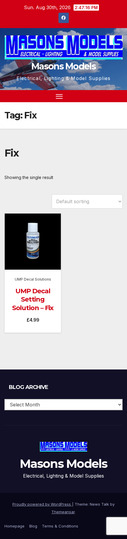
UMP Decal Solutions (33, 279)
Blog (33, 526)
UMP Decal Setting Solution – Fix (33, 299)
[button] (107, 96)
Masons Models (63, 66)
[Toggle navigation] (59, 96)
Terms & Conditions (60, 526)
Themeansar (63, 511)
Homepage (14, 526)
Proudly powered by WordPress (42, 504)
